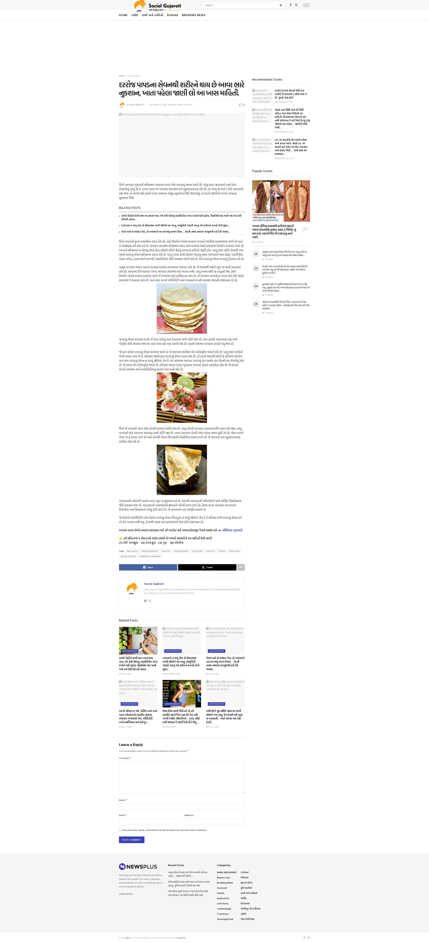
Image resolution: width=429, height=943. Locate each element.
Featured (222, 888)
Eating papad (181, 550)
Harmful (210, 550)
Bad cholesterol (150, 550)
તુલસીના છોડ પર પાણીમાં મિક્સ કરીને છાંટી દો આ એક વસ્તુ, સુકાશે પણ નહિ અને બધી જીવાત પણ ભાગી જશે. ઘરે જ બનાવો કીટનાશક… (286, 287)
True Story (222, 914)
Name (123, 800)
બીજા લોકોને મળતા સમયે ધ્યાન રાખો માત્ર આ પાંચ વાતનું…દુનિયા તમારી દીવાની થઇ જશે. (189, 883)
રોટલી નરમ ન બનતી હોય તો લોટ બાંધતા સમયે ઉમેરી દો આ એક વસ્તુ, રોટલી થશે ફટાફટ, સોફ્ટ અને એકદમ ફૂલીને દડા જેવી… (285, 270)
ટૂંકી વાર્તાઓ (246, 888)
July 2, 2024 (125, 673)
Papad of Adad (128, 556)
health (222, 550)
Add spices (132, 550)
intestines (234, 550)
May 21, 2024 (126, 727)
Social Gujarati (136, 104)
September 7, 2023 (172, 673)
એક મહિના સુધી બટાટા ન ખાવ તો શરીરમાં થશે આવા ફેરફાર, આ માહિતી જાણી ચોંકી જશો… (188, 893)
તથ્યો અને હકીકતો (152, 15)
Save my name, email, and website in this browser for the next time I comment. (164, 830)
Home (123, 15)
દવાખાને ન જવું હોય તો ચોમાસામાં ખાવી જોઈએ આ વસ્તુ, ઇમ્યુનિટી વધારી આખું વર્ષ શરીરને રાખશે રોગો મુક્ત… (175, 225)
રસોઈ (134, 15)
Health (220, 893)
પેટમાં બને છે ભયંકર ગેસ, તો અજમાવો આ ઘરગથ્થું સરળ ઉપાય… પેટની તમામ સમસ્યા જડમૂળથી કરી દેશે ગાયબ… (176, 232)
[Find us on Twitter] (296, 5)
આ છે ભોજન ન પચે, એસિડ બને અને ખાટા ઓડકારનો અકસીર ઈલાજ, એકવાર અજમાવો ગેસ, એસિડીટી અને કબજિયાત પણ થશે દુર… (138, 716)
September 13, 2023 (284, 132)
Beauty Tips (223, 877)
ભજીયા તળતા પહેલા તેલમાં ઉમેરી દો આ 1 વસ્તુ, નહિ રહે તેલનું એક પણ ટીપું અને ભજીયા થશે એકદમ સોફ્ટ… (284, 253)
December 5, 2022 (158, 104)
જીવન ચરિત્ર (246, 882)
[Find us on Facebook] (290, 5)
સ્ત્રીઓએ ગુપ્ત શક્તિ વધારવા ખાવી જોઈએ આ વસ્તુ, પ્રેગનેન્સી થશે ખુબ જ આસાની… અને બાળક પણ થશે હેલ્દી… (224, 716)
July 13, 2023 (213, 673)
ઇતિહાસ (245, 877)
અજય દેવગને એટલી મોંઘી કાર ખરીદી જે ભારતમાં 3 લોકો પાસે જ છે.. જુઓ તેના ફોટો (291, 94)
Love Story (222, 903)
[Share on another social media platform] (241, 567)
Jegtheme (181, 937)
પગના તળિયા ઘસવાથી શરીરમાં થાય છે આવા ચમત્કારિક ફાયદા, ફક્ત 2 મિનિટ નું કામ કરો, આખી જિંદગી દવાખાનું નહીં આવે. (274, 232)
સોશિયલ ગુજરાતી (232, 530)
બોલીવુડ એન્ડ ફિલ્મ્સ (250, 908)
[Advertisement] (214, 45)
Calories (166, 550)
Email (123, 815)
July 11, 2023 (213, 727)
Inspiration (223, 898)
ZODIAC (245, 872)
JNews (128, 937)
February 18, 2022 (284, 158)
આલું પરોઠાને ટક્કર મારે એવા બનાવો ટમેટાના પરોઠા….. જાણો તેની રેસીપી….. (187, 874)
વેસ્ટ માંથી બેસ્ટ (248, 919)
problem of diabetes (150, 556)
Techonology (224, 908)
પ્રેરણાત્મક (172, 15)
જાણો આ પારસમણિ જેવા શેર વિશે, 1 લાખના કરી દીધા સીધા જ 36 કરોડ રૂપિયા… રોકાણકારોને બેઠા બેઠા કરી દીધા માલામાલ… (286, 305)
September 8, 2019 (284, 102)
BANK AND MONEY (227, 872)
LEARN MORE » (126, 894)
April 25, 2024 (170, 727)
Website (188, 815)
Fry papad (197, 550)
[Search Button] (281, 5)
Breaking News (193, 15)
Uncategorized (133, 75)
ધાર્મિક (244, 898)
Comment (125, 758)
